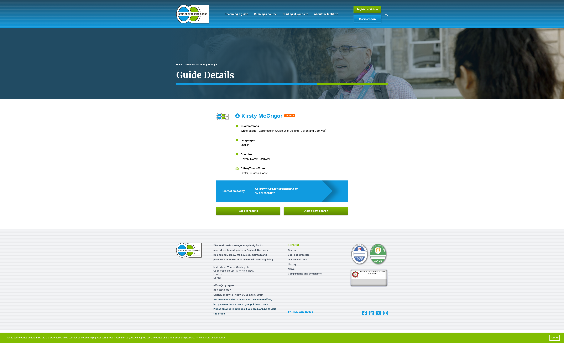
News (291, 268)
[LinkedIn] (371, 313)
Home (179, 64)
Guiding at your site (295, 14)
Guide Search (192, 64)
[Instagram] (385, 313)
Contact (293, 250)
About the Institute (326, 14)
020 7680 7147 (222, 290)
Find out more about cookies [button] (210, 337)
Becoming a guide (236, 14)
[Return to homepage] (192, 14)
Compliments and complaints (305, 273)
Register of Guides (367, 9)
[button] (386, 14)
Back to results (248, 210)
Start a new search (316, 210)
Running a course (265, 14)
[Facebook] (364, 313)
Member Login (367, 18)
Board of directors (298, 254)
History (292, 264)
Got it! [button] (555, 338)
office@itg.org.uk (223, 285)
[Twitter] (378, 313)
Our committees (297, 259)
